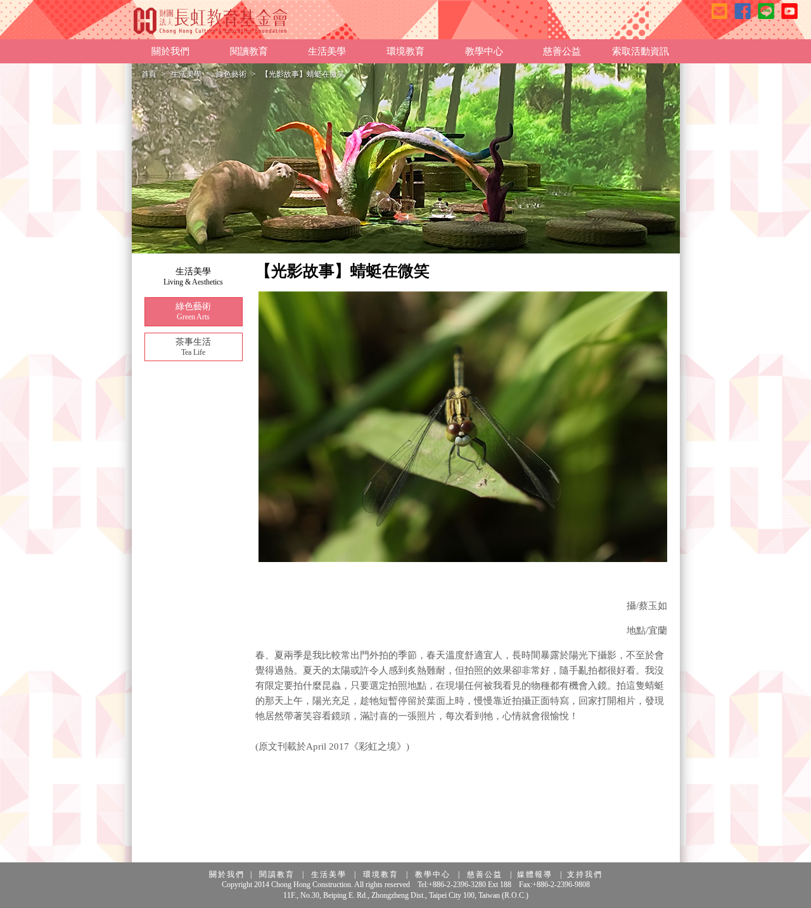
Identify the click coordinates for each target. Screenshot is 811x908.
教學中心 (432, 874)
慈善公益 (484, 874)
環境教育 (381, 874)
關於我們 (227, 874)
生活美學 (186, 74)
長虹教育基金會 (211, 20)
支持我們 (585, 874)
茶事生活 (193, 347)
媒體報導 (534, 874)
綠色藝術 (231, 74)
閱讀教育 (277, 874)
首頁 (148, 74)
